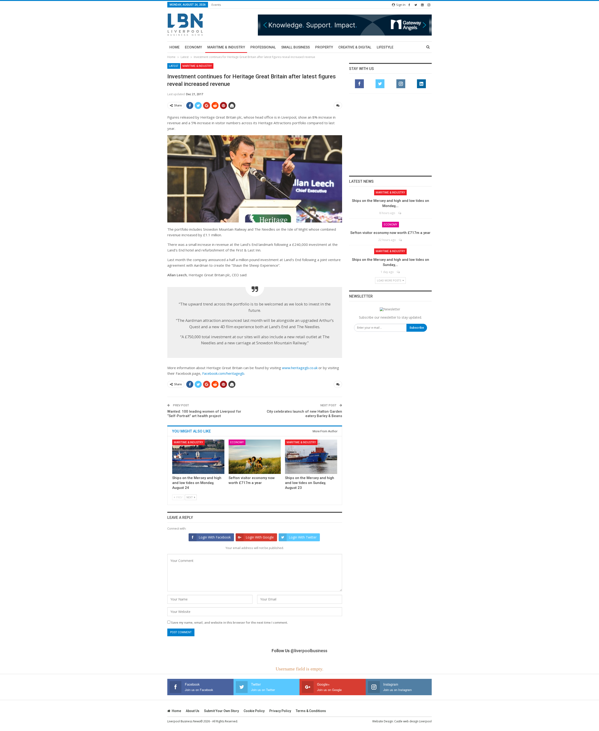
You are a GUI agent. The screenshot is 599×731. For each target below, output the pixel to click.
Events (216, 5)
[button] (345, 25)
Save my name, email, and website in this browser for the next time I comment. (229, 622)
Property (324, 47)
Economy (193, 47)
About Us (192, 711)
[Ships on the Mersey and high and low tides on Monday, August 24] (198, 457)
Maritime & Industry (226, 47)
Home (174, 47)
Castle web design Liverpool (413, 721)
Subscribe (416, 327)
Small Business (295, 47)
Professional (263, 47)
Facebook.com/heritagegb (223, 373)
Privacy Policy (280, 711)
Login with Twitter (303, 537)
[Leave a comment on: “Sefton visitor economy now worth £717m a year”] (400, 240)
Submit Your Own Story (221, 711)
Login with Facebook (215, 537)
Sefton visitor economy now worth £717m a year (390, 233)
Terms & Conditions (311, 711)
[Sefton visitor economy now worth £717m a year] (255, 457)
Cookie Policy (254, 711)
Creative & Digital (354, 47)
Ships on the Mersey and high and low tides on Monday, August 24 (196, 483)
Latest (174, 66)
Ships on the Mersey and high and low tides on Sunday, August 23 (309, 483)
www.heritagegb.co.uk (300, 367)
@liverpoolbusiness (309, 650)
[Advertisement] (390, 134)
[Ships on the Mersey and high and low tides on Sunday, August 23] (311, 457)
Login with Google (260, 537)
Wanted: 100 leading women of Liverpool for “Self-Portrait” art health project (204, 413)
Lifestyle (385, 47)
